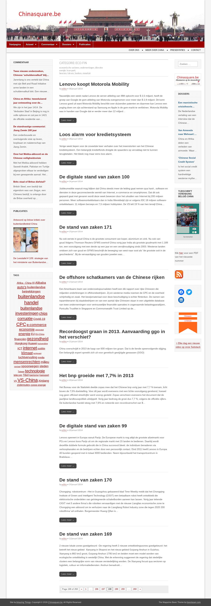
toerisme (34, 375)
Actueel (29, 44)
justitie (41, 348)
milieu (45, 362)
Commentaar (47, 44)
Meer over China (154, 50)
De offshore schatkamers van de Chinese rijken (112, 277)
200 (123, 589)
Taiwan (21, 371)
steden (44, 366)
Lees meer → (67, 120)
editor (64, 88)
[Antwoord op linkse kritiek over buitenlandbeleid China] (25, 239)
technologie (35, 371)
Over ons (134, 50)
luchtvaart (37, 353)
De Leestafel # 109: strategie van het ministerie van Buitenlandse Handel (30, 260)
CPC (21, 324)
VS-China (27, 380)
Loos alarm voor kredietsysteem (95, 134)
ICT (19, 348)
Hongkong (21, 343)
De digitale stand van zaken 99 (93, 425)
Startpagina (15, 44)
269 (134, 589)
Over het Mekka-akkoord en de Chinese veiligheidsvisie (30, 156)
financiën (20, 339)
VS (15, 381)
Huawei (32, 343)
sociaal (17, 366)
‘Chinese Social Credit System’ (187, 159)
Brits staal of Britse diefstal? (29, 181)
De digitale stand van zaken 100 (94, 176)
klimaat (27, 353)
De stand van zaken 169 (85, 534)
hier (181, 253)
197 (103, 589)
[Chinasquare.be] (105, 20)
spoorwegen (30, 366)
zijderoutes (23, 384)
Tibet (26, 375)
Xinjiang (43, 380)
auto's (22, 287)
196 (96, 589)
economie (27, 329)
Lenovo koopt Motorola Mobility (94, 84)
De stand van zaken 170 (85, 479)
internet (30, 347)
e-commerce (36, 324)
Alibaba (40, 282)
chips (43, 313)
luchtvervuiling (27, 357)
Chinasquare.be (55, 602)
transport (44, 375)
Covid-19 (39, 319)
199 (116, 589)
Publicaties (84, 44)
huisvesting (43, 343)
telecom (18, 375)
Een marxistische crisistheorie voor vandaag (187, 105)
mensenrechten (27, 362)
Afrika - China (24, 282)
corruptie (25, 318)
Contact (196, 50)
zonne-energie (38, 385)
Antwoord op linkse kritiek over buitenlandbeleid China (29, 221)
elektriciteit (39, 330)
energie (24, 334)
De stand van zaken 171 (85, 227)
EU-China (39, 334)
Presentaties (177, 50)
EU (33, 334)
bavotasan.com (194, 602)
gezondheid (37, 338)
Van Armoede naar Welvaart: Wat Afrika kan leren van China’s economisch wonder (186, 132)
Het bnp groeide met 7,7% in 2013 (96, 375)
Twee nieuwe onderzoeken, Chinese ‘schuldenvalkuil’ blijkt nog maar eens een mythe (31, 73)
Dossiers (66, 44)
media (41, 357)
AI (33, 282)
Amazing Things (23, 602)
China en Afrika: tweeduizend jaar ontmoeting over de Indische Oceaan (29, 101)
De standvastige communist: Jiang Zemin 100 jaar (29, 128)
